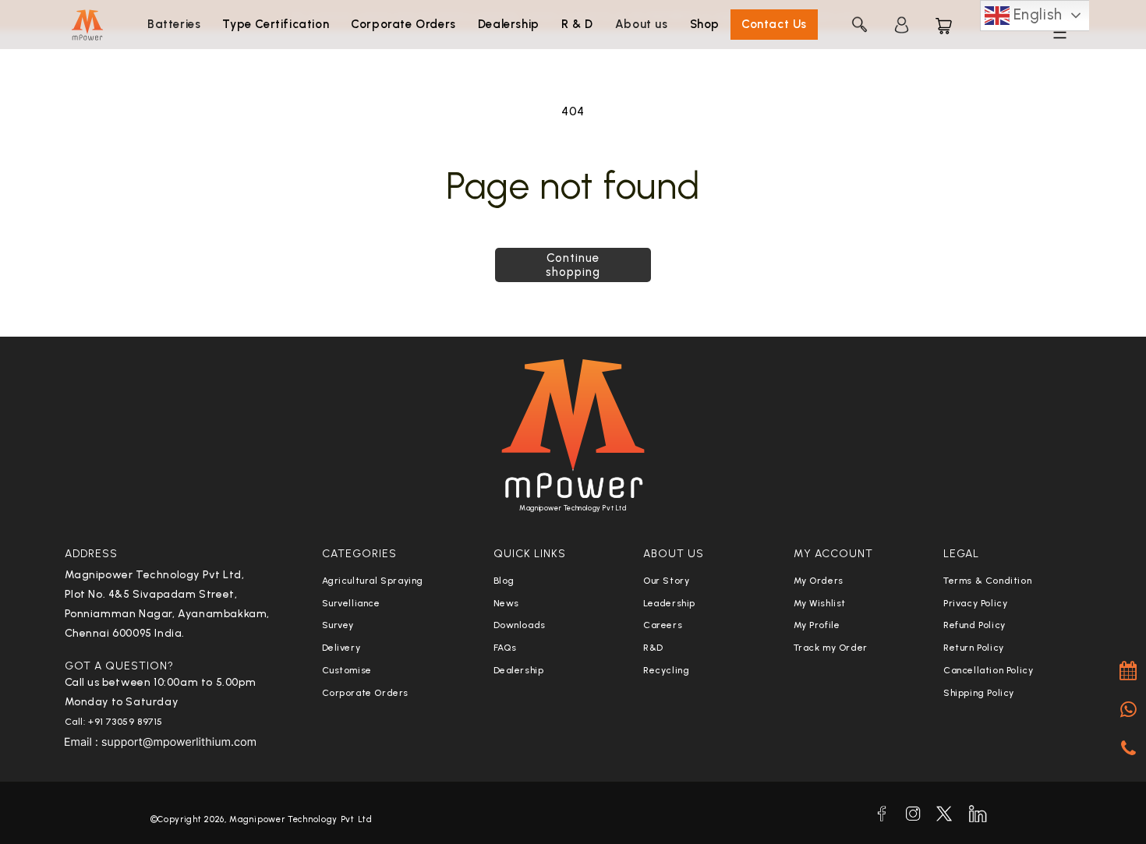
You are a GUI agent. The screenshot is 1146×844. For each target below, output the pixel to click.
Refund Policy (974, 625)
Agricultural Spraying (373, 580)
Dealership (518, 670)
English (1036, 14)
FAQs (505, 647)
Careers (662, 625)
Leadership (669, 603)
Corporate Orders (365, 692)
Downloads (519, 625)
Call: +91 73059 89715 (114, 721)
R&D (653, 647)
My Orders (819, 580)
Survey (338, 625)
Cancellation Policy (988, 670)
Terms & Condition (987, 580)
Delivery (341, 647)
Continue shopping (573, 265)
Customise (347, 670)
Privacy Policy (975, 603)
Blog (504, 580)
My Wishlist (820, 603)
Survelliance (351, 603)
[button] (173, 25)
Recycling (666, 670)
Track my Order (831, 647)
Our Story (666, 580)
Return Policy (973, 647)
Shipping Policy (978, 692)
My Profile (817, 625)
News (506, 603)
